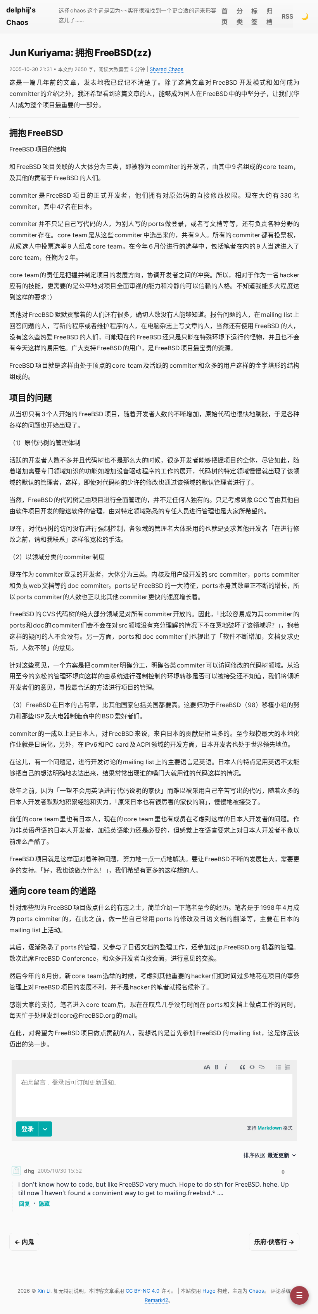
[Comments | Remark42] (154, 1137)
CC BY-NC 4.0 (142, 1291)
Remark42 (156, 1300)
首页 (224, 16)
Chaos (256, 1291)
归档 (269, 16)
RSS (287, 16)
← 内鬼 (24, 1242)
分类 (240, 16)
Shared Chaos (166, 69)
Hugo (209, 1291)
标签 (254, 16)
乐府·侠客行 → (274, 1242)
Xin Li (44, 1291)
